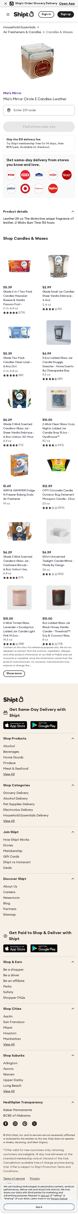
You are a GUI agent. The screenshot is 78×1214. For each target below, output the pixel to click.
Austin (8, 1016)
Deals (7, 867)
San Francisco (14, 1022)
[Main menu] (8, 14)
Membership (12, 851)
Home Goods (13, 757)
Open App (67, 3)
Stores (8, 845)
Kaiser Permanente (17, 1110)
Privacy (35, 1178)
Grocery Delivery (16, 793)
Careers (9, 892)
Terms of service (14, 1178)
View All (9, 774)
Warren (8, 1074)
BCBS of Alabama (16, 1115)
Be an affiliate (13, 980)
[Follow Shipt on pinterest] (24, 1124)
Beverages (11, 751)
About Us (10, 886)
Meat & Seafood (15, 768)
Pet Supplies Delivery (19, 804)
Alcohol (9, 746)
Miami (7, 1027)
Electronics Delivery (18, 809)
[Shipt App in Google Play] (43, 725)
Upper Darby (13, 1080)
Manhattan (12, 1039)
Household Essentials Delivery (26, 815)
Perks (7, 986)
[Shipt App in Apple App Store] (15, 725)
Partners (9, 909)
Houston (9, 1033)
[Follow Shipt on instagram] (15, 1124)
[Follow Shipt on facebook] (5, 1124)
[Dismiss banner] (5, 3)
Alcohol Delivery (15, 798)
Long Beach (12, 1085)
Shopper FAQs (14, 997)
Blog (6, 903)
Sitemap (9, 914)
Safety (8, 992)
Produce (9, 763)
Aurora (8, 1068)
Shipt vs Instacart (17, 862)
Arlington (10, 1063)
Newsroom (11, 897)
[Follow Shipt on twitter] (34, 1124)
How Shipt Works (16, 839)
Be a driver (11, 975)
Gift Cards (11, 856)
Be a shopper (13, 969)
